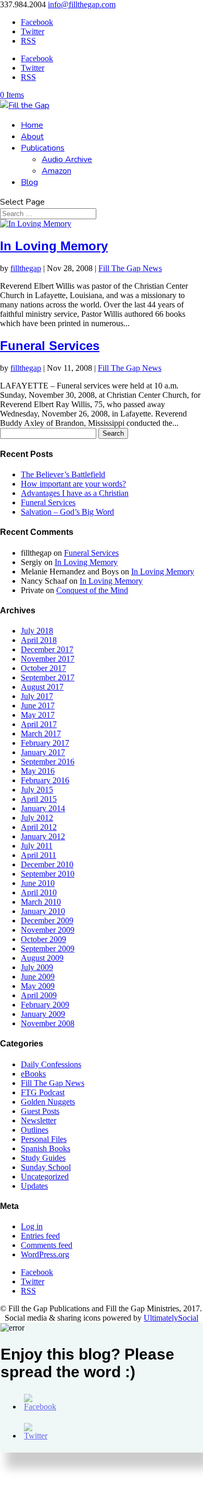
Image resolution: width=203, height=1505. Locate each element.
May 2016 (38, 771)
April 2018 (39, 640)
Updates (34, 1185)
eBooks (33, 1073)
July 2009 (37, 967)
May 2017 (38, 714)
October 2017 (43, 668)
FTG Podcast (43, 1092)
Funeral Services (49, 346)
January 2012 (43, 836)
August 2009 (42, 957)
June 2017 (38, 705)
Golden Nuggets (48, 1101)
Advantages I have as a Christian (75, 493)
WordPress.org (45, 1254)
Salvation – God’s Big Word (67, 511)
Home (32, 125)
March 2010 (41, 901)
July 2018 (37, 630)
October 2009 (43, 939)
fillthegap (25, 268)
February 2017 (45, 742)
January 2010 (43, 911)
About (32, 136)
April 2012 (39, 827)
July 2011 (37, 845)
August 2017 (42, 686)
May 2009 (38, 986)
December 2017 (47, 649)
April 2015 (39, 799)
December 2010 (47, 864)
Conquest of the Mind (92, 590)
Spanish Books (45, 1148)
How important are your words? (73, 483)
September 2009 (47, 948)
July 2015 (37, 789)
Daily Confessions (51, 1064)
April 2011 (38, 855)
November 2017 (47, 658)
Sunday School (46, 1167)
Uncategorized (45, 1176)
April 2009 (39, 995)
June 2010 (38, 883)
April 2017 (39, 724)
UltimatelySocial (171, 1317)
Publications (43, 148)
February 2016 (45, 780)
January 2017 (43, 752)
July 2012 (37, 817)
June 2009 (38, 976)
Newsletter (38, 1120)
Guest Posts (40, 1111)
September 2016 (47, 761)
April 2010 (39, 892)
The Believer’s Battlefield (63, 474)
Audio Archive (67, 159)
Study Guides (43, 1157)
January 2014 (43, 808)
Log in (32, 1226)
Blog (29, 182)
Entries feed (40, 1235)
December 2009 (47, 920)
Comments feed (46, 1245)
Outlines (34, 1129)
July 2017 (37, 696)
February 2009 (45, 1004)
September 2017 (47, 677)
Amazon (56, 171)
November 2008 (47, 1023)
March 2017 (41, 733)
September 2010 (47, 873)
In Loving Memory (54, 246)
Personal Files (44, 1139)
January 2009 (43, 1014)
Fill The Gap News (130, 268)
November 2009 (47, 929)
